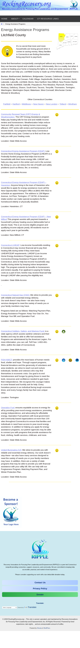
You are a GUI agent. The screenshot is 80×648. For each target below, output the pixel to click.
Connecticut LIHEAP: (10, 245)
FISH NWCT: (6, 360)
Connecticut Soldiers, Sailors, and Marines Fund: (23, 331)
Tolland (63, 104)
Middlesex (26, 104)
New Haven (38, 104)
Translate (32, 607)
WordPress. (47, 628)
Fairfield (6, 104)
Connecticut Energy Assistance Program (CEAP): (23, 151)
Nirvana (39, 628)
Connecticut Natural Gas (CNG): (15, 295)
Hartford (16, 104)
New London (51, 104)
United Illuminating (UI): (11, 450)
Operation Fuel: (8, 408)
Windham (72, 104)
